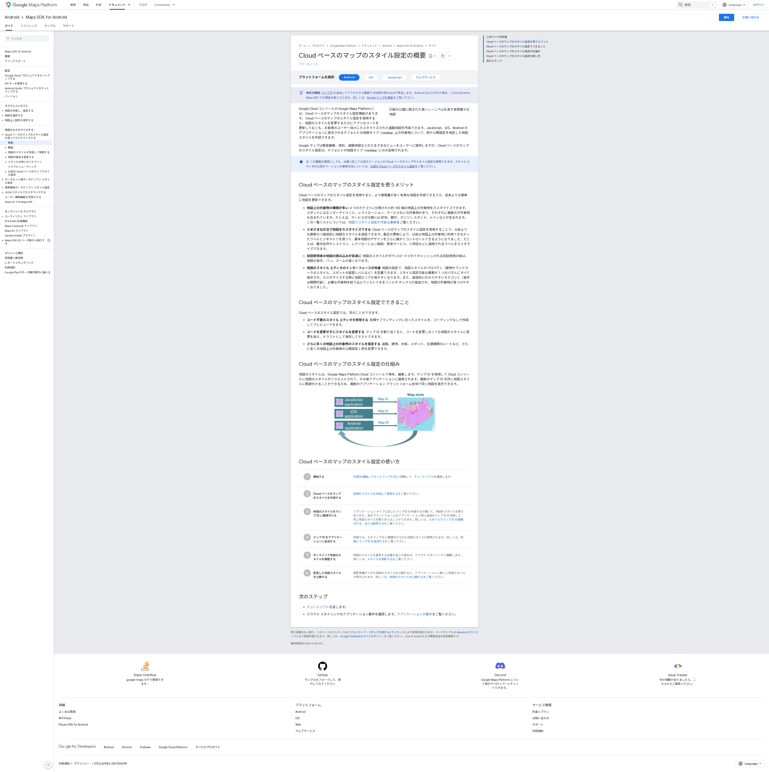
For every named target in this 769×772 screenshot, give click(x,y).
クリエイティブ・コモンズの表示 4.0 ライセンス (376, 632)
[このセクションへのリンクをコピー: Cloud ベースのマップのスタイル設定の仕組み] (404, 364)
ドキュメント (117, 5)
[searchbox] (27, 38)
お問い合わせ (750, 17)
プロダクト (318, 45)
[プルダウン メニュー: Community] (175, 5)
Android (12, 17)
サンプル (50, 26)
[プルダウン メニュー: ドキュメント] (130, 5)
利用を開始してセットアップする (375, 476)
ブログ (143, 5)
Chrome (127, 747)
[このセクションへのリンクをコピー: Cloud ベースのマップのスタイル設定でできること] (413, 302)
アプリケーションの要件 (414, 614)
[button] (26, 110)
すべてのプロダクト (207, 747)
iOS (370, 77)
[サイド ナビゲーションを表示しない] (48, 765)
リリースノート (308, 64)
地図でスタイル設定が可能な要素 (372, 222)
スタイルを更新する (380, 559)
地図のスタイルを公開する (406, 577)
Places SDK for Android (73, 724)
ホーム (303, 45)
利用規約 (538, 731)
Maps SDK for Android (46, 17)
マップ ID (327, 92)
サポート (68, 26)
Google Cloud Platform (173, 747)
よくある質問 (67, 711)
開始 (726, 17)
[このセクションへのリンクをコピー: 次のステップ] (332, 597)
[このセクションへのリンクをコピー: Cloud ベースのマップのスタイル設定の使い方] (404, 462)
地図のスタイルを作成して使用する (375, 493)
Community (162, 5)
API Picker (65, 718)
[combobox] (696, 4)
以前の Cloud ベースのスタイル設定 (392, 166)
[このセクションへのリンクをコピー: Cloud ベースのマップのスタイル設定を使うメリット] (418, 185)
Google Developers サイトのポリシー (362, 636)
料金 (99, 5)
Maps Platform (42, 5)
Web (298, 724)
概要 (73, 5)
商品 (86, 5)
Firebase (145, 747)
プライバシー (82, 763)
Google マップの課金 (380, 97)
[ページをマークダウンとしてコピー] (443, 56)
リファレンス (28, 26)
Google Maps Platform (343, 45)
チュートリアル (424, 476)
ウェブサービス (426, 77)
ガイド (9, 26)
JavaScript (394, 77)
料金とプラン (540, 711)
